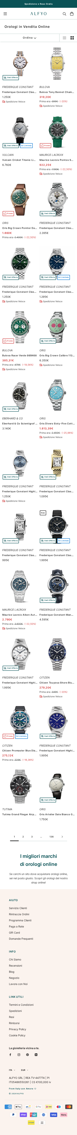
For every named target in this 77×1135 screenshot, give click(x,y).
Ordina (28, 37)
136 (52, 836)
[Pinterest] (27, 1054)
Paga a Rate (16, 926)
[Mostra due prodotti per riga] (72, 38)
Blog (11, 971)
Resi (11, 1017)
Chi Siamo (15, 959)
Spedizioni (15, 1010)
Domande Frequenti (21, 938)
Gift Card (14, 932)
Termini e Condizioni (21, 1004)
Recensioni (15, 965)
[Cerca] (64, 13)
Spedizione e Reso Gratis (38, 4)
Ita (10, 1070)
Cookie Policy (17, 1035)
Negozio (14, 977)
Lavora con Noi (18, 983)
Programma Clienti (20, 920)
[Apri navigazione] (5, 14)
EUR (23, 1070)
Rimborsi (14, 1023)
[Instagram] (19, 1054)
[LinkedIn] (36, 1054)
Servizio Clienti (18, 908)
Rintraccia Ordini (19, 914)
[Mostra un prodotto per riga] (64, 38)
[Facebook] (10, 1054)
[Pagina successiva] (62, 837)
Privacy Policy (17, 1029)
